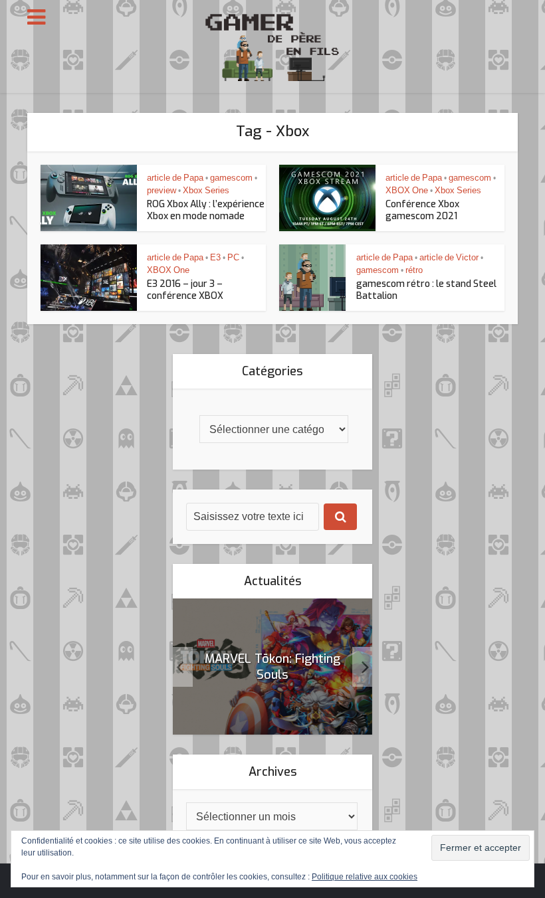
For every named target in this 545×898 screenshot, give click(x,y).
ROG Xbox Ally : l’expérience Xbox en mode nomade (206, 210)
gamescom (231, 178)
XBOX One (406, 190)
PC (233, 257)
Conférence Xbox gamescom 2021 (422, 210)
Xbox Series (206, 190)
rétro (414, 270)
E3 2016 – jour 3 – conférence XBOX (185, 290)
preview (161, 190)
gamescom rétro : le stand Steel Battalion (426, 290)
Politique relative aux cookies (364, 876)
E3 (215, 257)
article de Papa (175, 178)
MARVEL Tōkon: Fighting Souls (272, 667)
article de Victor (449, 257)
